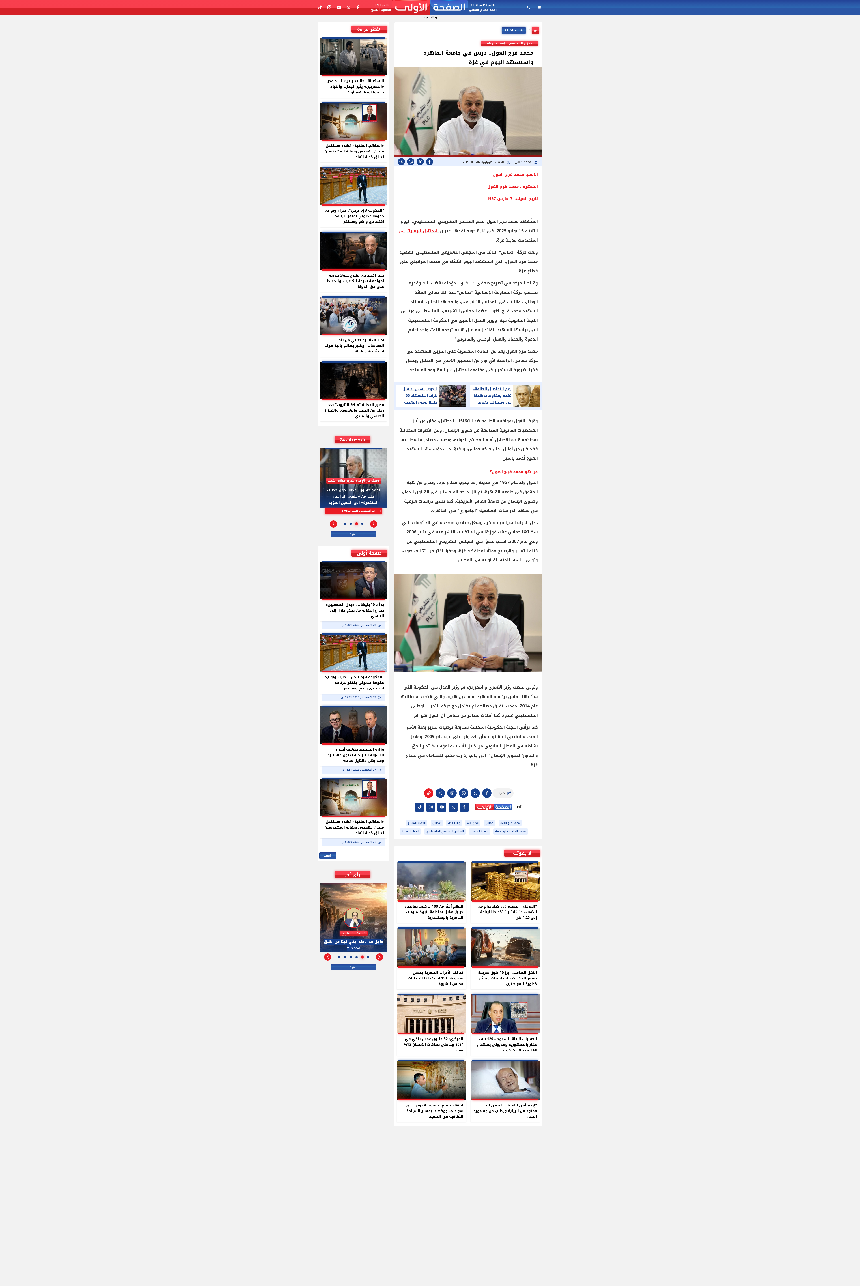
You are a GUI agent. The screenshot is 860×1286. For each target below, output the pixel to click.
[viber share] (401, 161)
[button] (373, 524)
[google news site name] (464, 807)
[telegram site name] (441, 807)
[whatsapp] (428, 793)
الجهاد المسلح (417, 822)
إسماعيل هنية (410, 831)
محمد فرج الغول (510, 822)
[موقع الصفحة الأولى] (430, 7)
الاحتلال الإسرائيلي (419, 231)
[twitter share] (420, 161)
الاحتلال (436, 822)
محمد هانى (523, 162)
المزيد (353, 534)
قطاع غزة (473, 822)
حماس (489, 822)
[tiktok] (419, 807)
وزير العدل (454, 822)
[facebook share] (429, 161)
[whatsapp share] (410, 161)
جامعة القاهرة (479, 831)
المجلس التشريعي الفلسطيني (445, 831)
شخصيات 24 (514, 30)
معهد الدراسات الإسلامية (510, 831)
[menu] (539, 7)
